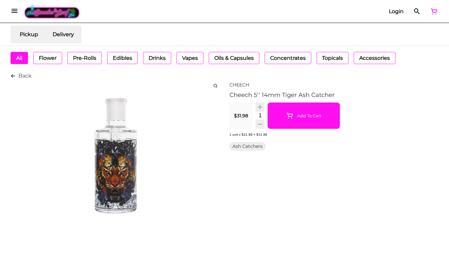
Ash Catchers (247, 146)
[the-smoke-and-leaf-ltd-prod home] (52, 11)
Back (25, 76)
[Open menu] (14, 11)
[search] (215, 85)
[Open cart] (432, 11)
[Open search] (417, 11)
